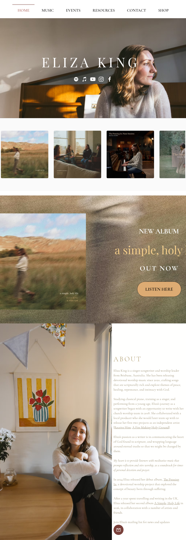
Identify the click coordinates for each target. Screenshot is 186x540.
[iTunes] (84, 79)
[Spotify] (76, 79)
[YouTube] (93, 79)
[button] (24, 154)
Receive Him (122, 427)
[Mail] (119, 530)
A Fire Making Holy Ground (150, 427)
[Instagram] (101, 79)
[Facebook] (109, 79)
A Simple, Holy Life (167, 503)
